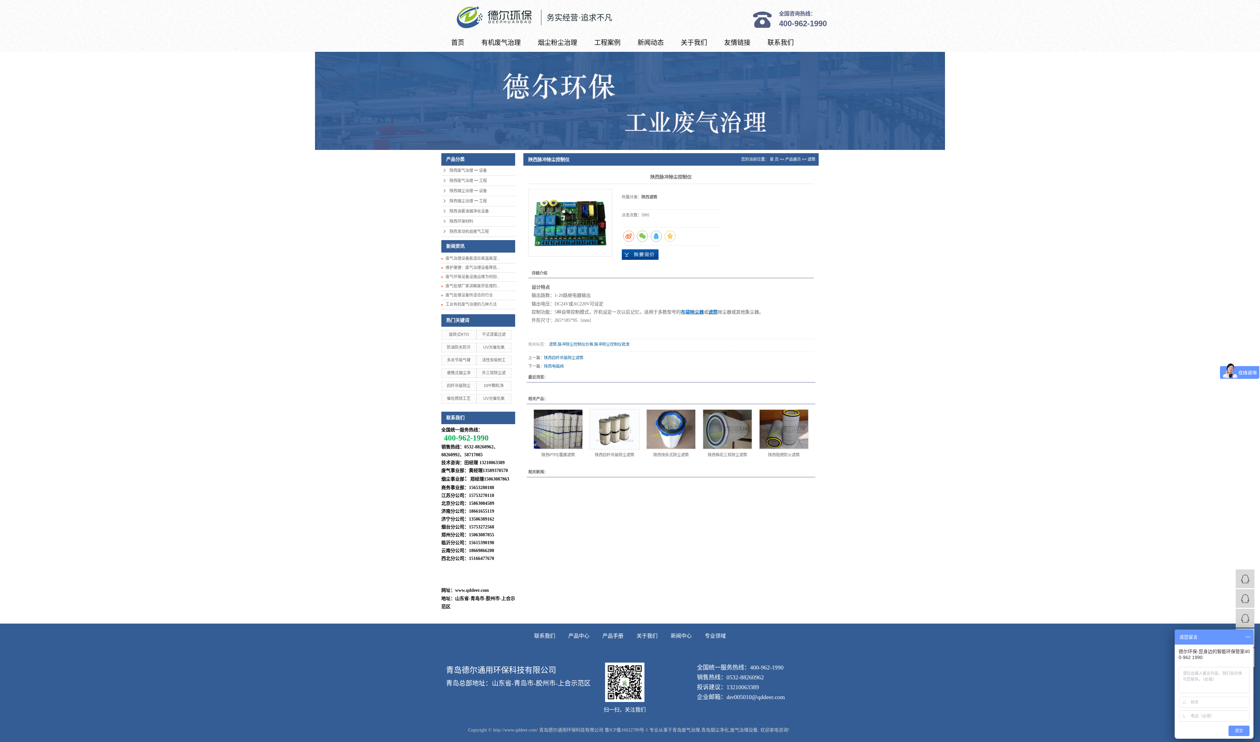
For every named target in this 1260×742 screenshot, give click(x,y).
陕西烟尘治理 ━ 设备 (468, 191)
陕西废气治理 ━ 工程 (468, 180)
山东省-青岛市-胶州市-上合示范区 (541, 683)
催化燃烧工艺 (459, 398)
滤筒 (811, 159)
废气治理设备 (744, 730)
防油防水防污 (459, 347)
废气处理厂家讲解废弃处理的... (473, 286)
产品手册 (612, 636)
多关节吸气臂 (459, 360)
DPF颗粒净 (494, 385)
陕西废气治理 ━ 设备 (468, 170)
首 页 (774, 159)
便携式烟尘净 (459, 373)
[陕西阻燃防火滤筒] (784, 429)
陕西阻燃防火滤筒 (784, 455)
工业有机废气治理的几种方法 (471, 304)
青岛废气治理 (686, 730)
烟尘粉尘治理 (557, 42)
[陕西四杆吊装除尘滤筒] (615, 429)
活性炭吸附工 (494, 360)
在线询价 (640, 254)
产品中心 (578, 636)
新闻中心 (681, 636)
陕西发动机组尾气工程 (469, 231)
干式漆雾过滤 (494, 334)
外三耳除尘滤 (494, 373)
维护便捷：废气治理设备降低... (473, 267)
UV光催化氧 (494, 347)
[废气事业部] (1245, 578)
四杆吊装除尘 (459, 385)
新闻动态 (651, 42)
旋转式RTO (459, 334)
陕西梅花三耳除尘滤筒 (727, 455)
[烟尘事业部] (1245, 598)
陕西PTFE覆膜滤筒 (558, 455)
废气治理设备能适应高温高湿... (473, 258)
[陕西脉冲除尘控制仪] (570, 223)
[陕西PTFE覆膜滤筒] (558, 429)
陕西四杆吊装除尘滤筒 (563, 358)
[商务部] (1245, 618)
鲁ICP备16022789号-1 (626, 730)
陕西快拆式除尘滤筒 (671, 455)
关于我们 (694, 42)
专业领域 (715, 636)
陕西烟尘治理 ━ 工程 (468, 201)
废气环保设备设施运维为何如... (473, 277)
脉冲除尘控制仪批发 (612, 344)
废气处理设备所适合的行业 (469, 295)
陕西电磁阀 (554, 366)
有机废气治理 (501, 42)
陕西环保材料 (461, 221)
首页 (457, 42)
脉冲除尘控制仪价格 (575, 344)
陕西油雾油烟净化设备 (469, 211)
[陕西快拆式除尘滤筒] (671, 429)
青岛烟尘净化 (715, 730)
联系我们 (780, 42)
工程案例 (607, 42)
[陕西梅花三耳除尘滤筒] (727, 429)
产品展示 (793, 159)
